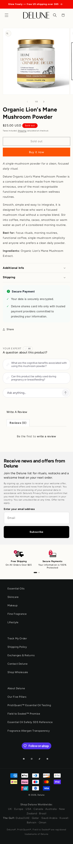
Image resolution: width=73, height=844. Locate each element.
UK (10, 809)
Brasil (42, 813)
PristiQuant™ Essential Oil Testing (29, 705)
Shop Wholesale (17, 672)
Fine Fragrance (17, 614)
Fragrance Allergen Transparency (28, 730)
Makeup (12, 605)
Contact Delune (17, 663)
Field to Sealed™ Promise (23, 713)
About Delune (16, 688)
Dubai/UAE (23, 818)
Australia (51, 809)
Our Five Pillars (17, 696)
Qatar (35, 818)
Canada (38, 809)
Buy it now (36, 152)
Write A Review (17, 412)
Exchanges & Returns (21, 655)
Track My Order (17, 638)
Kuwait (64, 818)
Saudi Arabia (49, 818)
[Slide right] (45, 102)
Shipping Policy (17, 647)
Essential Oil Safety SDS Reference (30, 722)
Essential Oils (16, 588)
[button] (7, 15)
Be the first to (36, 436)
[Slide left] (28, 102)
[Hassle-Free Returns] (38, 572)
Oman (42, 822)
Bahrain (31, 822)
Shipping (22, 130)
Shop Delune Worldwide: (36, 804)
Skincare (13, 597)
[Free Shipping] (35, 572)
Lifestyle (12, 622)
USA (28, 809)
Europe (18, 809)
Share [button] (10, 329)
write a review (46, 436)
